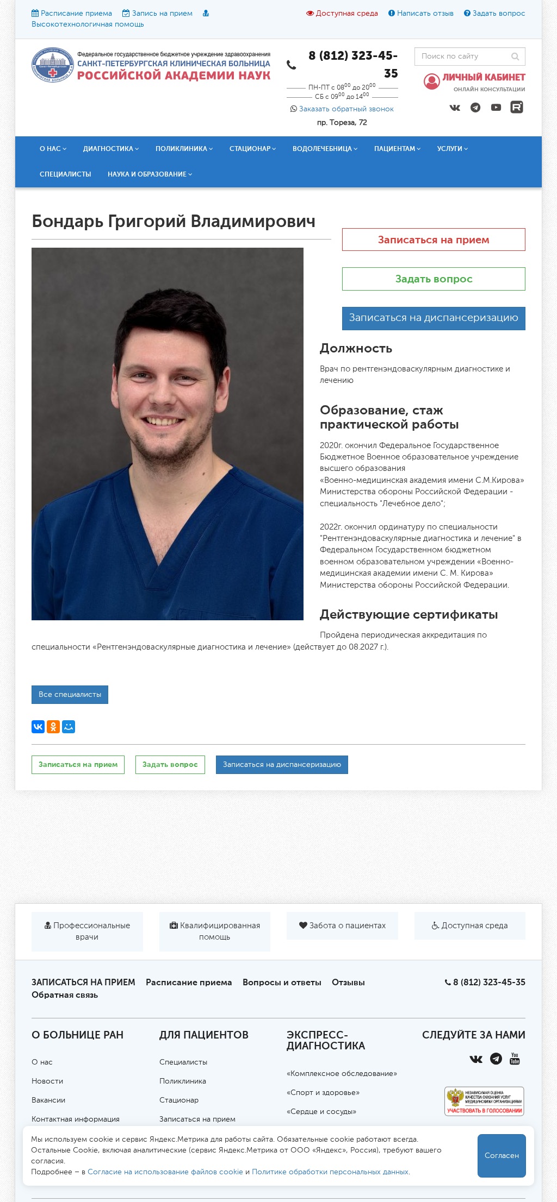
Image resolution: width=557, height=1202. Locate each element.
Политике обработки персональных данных (330, 1172)
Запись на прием (162, 13)
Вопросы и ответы (282, 982)
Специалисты (65, 174)
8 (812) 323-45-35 (489, 982)
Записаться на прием (434, 239)
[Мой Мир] (68, 726)
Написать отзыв (425, 13)
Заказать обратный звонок (346, 109)
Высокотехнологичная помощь (88, 24)
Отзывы (348, 982)
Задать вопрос (499, 13)
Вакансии (48, 1100)
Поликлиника (182, 1081)
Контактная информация (76, 1119)
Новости (47, 1081)
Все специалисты (70, 694)
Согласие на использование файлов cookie (165, 1172)
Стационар (179, 1100)
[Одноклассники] (53, 726)
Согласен (502, 1156)
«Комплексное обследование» (342, 1074)
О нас (42, 1062)
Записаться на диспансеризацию (433, 318)
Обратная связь (65, 995)
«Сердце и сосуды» (321, 1112)
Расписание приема (76, 13)
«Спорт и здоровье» (323, 1093)
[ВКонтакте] (38, 726)
